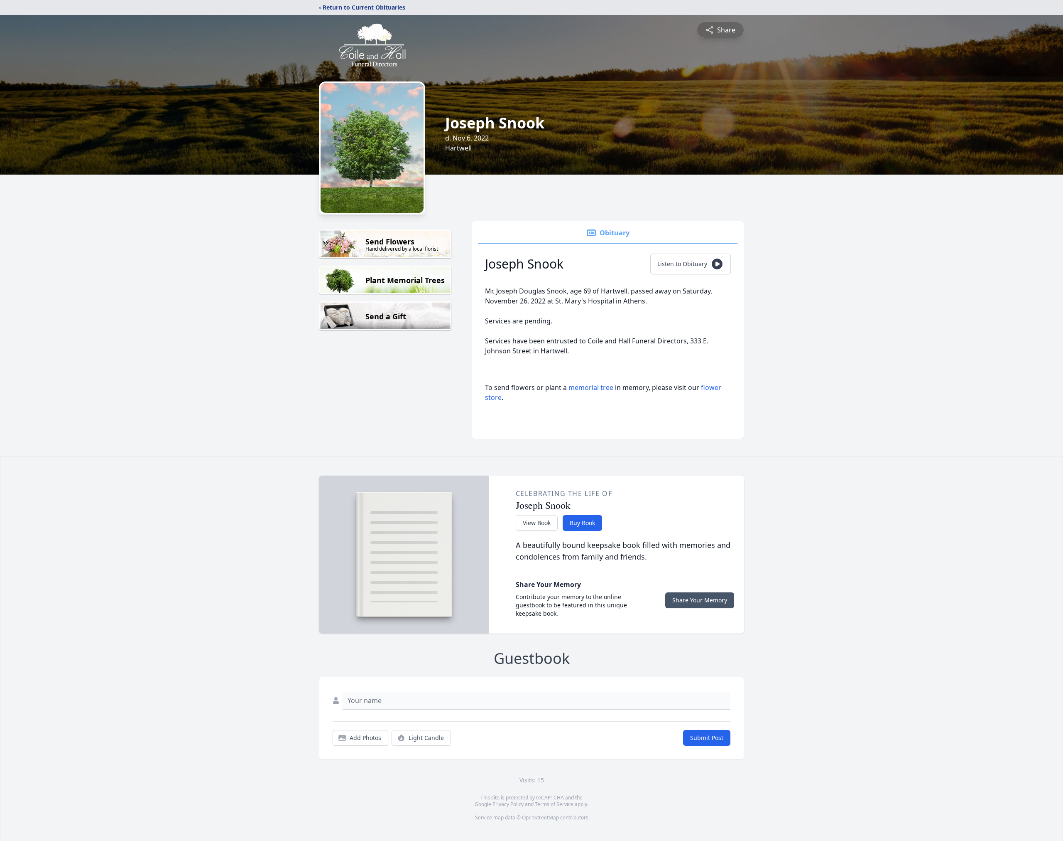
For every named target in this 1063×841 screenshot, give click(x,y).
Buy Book (582, 523)
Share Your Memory (699, 600)
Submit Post (706, 738)
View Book (537, 523)
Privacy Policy (508, 804)
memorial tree (590, 387)
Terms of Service (554, 804)
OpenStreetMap (540, 817)
